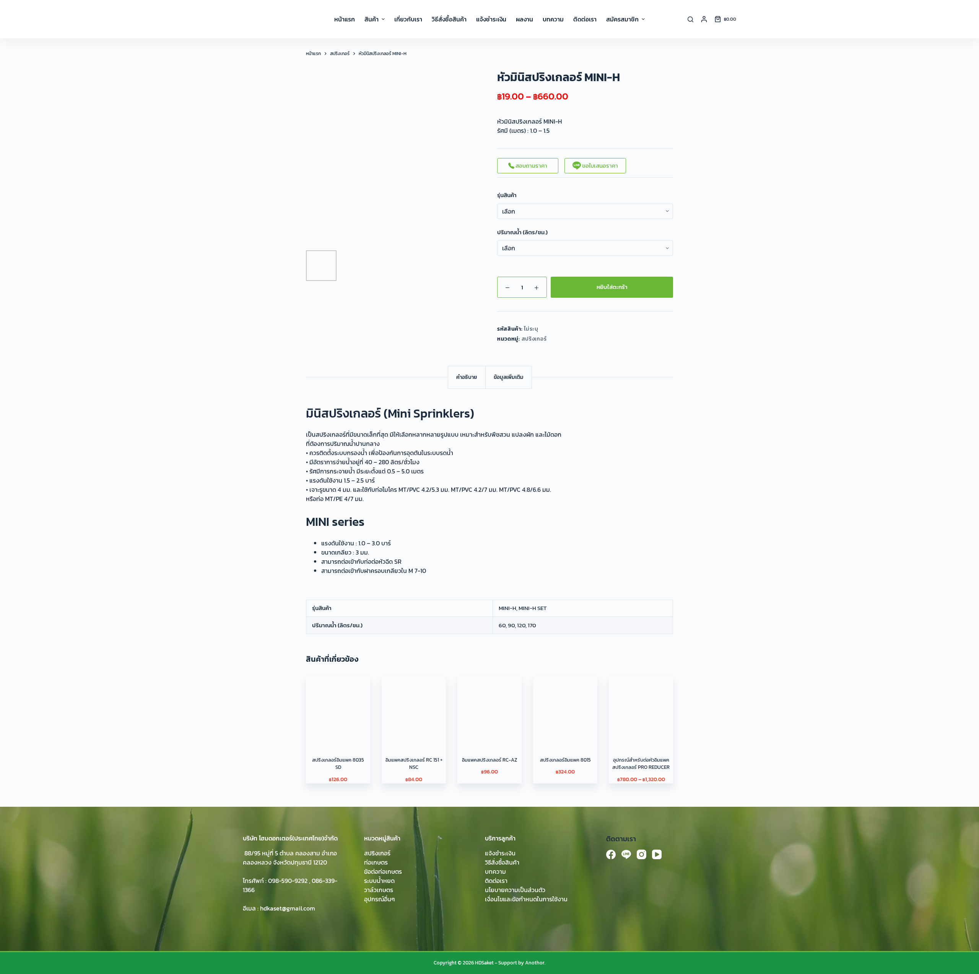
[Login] (704, 19)
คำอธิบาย (466, 377)
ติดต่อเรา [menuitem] (585, 19)
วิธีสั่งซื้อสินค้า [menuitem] (449, 19)
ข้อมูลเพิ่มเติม (509, 377)
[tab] (467, 377)
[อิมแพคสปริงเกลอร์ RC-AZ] (489, 708)
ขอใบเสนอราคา (599, 165)
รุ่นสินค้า (507, 195)
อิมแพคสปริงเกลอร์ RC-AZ (489, 760)
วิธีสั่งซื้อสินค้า (502, 862)
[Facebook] (611, 854)
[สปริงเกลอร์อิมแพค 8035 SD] (338, 708)
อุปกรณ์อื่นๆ (379, 899)
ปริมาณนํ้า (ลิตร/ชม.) (522, 232)
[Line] (626, 854)
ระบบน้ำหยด (379, 880)
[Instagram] (641, 854)
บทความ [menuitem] (553, 19)
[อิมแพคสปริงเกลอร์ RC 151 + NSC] (414, 708)
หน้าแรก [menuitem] (344, 19)
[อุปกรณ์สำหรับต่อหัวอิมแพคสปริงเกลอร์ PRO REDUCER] (641, 708)
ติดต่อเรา (496, 880)
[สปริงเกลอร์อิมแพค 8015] (565, 708)
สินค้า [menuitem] (371, 19)
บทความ (495, 871)
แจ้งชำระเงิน (500, 853)
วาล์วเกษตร (378, 889)
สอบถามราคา (530, 165)
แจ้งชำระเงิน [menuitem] (491, 19)
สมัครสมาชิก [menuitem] (622, 19)
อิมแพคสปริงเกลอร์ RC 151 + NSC (413, 763)
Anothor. (535, 962)
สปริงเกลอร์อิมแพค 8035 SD (338, 763)
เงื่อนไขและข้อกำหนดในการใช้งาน (526, 899)
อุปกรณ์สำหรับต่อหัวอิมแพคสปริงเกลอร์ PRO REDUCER (641, 763)
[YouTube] (657, 854)
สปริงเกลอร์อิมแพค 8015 (565, 760)
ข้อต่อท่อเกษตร (383, 871)
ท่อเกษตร (376, 862)
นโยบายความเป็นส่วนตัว (515, 889)
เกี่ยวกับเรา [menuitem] (408, 19)
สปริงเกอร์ (534, 339)
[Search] (690, 19)
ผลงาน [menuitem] (524, 19)
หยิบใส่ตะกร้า (612, 286)
